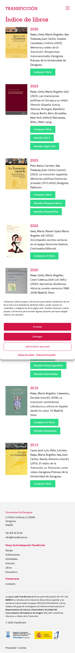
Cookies (22, 648)
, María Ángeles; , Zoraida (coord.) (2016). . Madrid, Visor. (50, 402)
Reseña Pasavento (45, 431)
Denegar (38, 336)
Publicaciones (12, 555)
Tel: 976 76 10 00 (13, 533)
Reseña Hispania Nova (48, 203)
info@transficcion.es (16, 537)
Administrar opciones (37, 346)
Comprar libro (43, 72)
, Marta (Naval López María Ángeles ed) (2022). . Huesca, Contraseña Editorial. (49, 237)
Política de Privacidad (45, 354)
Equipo (9, 550)
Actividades (11, 559)
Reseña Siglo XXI (45, 146)
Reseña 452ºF (42, 138)
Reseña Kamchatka (46, 374)
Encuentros (11, 572)
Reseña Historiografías (48, 365)
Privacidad (10, 648)
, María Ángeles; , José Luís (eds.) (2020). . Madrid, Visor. (49, 281)
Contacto (10, 584)
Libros (8, 568)
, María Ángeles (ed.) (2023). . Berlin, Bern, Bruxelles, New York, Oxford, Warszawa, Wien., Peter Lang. (49, 104)
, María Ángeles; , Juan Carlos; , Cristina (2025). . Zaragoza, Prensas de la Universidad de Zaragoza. (49, 47)
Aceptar (37, 326)
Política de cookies (26, 354)
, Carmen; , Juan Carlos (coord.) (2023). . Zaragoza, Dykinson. (49, 174)
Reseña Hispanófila (46, 212)
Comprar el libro (44, 256)
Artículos (10, 563)
